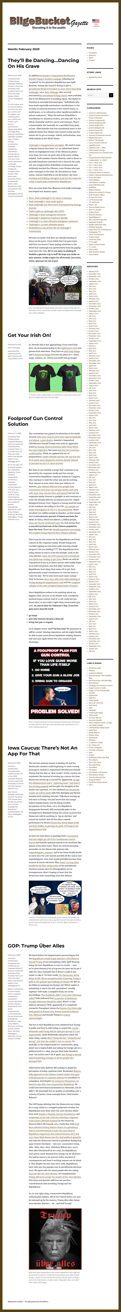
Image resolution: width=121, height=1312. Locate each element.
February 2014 (94, 579)
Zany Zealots (93, 254)
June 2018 (92, 450)
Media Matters (94, 733)
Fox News (18, 797)
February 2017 (94, 490)
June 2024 (92, 289)
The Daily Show (94, 765)
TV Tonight (93, 242)
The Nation (93, 767)
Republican (12, 186)
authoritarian (13, 127)
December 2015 (94, 525)
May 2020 (92, 393)
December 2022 (95, 334)
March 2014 (93, 577)
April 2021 (92, 366)
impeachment (13, 1011)
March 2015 (93, 547)
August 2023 (93, 314)
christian (19, 137)
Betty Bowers (94, 683)
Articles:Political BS (96, 125)
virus (17, 519)
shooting (11, 514)
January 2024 (94, 301)
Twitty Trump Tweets (97, 245)
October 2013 (93, 589)
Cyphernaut (12, 353)
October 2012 (94, 614)
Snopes (91, 755)
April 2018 (92, 455)
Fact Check (93, 705)
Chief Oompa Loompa (97, 150)
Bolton (10, 989)
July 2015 (92, 537)
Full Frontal (93, 715)
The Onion (93, 770)
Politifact (92, 740)
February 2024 (94, 299)
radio (15, 184)
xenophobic (18, 196)
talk (19, 189)
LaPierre (11, 494)
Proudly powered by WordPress (36, 1302)
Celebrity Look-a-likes (97, 148)
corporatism (12, 151)
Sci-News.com (94, 745)
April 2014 (92, 574)
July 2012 (92, 621)
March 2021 (93, 368)
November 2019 (95, 408)
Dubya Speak (93, 700)
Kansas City (12, 802)
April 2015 (92, 544)
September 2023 (95, 311)
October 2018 (94, 440)
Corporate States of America (99, 173)
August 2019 (93, 415)
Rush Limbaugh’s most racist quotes (46, 201)
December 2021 (94, 361)
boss (15, 129)
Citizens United (14, 991)
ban (9, 470)
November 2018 (94, 438)
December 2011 (94, 639)
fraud (15, 1006)
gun (13, 159)
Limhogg (11, 166)
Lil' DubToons (94, 202)
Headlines (92, 187)
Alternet (92, 671)
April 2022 (93, 353)
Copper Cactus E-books (97, 688)
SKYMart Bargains (95, 227)
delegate (11, 794)
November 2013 (94, 587)
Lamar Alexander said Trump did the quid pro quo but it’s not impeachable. (54, 1031)
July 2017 (92, 477)
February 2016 (94, 520)
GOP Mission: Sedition (97, 183)
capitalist (11, 137)
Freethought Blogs (96, 713)
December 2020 (95, 376)
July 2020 (92, 388)
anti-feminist (13, 109)
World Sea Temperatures (98, 782)
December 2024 (95, 274)
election (11, 797)
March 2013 (93, 604)
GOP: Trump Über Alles (36, 946)
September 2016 (95, 502)
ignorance (18, 161)
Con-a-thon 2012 (95, 163)
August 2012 (93, 619)
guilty (10, 1009)
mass (17, 494)
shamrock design (42, 354)
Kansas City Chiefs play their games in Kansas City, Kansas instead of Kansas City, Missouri (55, 1011)
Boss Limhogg (51, 92)
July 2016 (92, 507)
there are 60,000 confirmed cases (44, 523)
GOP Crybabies (94, 180)
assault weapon (16, 467)
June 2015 (92, 539)
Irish (20, 356)
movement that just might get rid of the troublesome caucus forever (53, 839)
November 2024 (95, 276)
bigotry (10, 129)
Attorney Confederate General (100, 135)
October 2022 (94, 338)
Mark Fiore (93, 730)
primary (15, 804)
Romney (11, 1026)
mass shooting (13, 497)
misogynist (12, 169)
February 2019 (94, 430)
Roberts (15, 1024)
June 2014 (92, 569)
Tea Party (11, 191)
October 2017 (94, 470)
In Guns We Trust (95, 197)
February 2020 (94, 401)
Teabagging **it (14, 461)
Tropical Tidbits (95, 780)
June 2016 (92, 510)
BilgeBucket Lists (95, 138)
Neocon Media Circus (97, 207)
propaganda (12, 181)
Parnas (10, 1016)
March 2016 (93, 517)
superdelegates (14, 812)
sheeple (15, 512)
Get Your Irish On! (29, 335)
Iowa (19, 799)
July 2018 (92, 448)
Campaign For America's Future (101, 686)
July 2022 (92, 346)
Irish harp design (72, 351)
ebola (16, 487)
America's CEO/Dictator (98, 113)
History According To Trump (99, 192)
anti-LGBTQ (12, 119)
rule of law (19, 1026)
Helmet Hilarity (94, 190)
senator (16, 1029)
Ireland (15, 356)
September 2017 (95, 472)
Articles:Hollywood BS (97, 123)
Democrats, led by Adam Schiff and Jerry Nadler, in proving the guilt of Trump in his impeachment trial (54, 825)
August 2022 (93, 343)
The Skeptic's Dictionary (98, 772)
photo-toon (12, 176)
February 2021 (94, 371)
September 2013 (95, 592)
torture (20, 194)
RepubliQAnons (94, 217)
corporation (12, 149)
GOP (9, 159)
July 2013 (92, 597)
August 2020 (93, 386)
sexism (15, 189)
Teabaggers (12, 194)
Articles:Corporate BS (97, 120)
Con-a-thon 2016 (95, 165)
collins (10, 994)
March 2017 (93, 487)
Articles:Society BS (96, 130)
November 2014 (94, 557)
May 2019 (92, 423)
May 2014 (92, 572)
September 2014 (95, 562)
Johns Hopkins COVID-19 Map (100, 723)
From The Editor (14, 348)
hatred (10, 161)
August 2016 (93, 505)
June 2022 (92, 348)
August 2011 (93, 649)
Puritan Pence (94, 212)
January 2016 (94, 522)
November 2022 (95, 336)
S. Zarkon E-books (96, 743)
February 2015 (94, 549)
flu (20, 487)
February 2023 (94, 329)
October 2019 (94, 410)
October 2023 (94, 309)
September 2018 (95, 443)
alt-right (16, 465)
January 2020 (94, 403)
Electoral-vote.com (96, 703)
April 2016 (92, 515)
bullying (11, 134)
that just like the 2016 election (43, 1173)
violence (11, 519)
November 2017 (94, 468)
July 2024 (92, 286)
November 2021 (94, 363)
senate (10, 1029)
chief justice (18, 989)
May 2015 (92, 542)
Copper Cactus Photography (99, 691)
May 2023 (92, 321)
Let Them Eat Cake (96, 200)
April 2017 (92, 485)
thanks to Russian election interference (57, 1114)
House (14, 799)
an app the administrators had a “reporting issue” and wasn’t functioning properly (54, 782)
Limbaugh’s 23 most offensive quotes (46, 224)
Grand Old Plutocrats (96, 185)
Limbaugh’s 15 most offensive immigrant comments (53, 221)
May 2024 (92, 291)
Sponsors (92, 55)
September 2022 (95, 341)
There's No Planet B (96, 235)
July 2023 (92, 316)
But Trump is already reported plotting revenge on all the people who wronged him (55, 1057)
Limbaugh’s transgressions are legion (46, 145)
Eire (19, 353)
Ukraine (11, 1039)
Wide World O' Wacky (97, 252)
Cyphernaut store (69, 348)
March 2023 (93, 326)
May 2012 (92, 626)
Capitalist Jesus (94, 145)
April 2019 (92, 425)
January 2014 (93, 582)
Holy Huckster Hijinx (97, 195)
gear (9, 356)
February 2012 (94, 634)
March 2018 (93, 458)
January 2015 (93, 552)
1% (9, 104)
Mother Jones (94, 735)
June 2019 (92, 420)
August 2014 (93, 564)
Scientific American (96, 750)
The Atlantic (93, 760)
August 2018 (93, 445)
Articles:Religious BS (96, 128)
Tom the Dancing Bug (97, 777)
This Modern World (96, 775)
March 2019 (93, 428)
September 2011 (95, 646)
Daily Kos (92, 698)
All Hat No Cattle (95, 668)
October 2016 (94, 500)
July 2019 (92, 418)
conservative (12, 144)
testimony (12, 1036)
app (9, 792)
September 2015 (95, 532)
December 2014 (94, 554)
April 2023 (92, 324)
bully (18, 132)
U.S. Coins (92, 247)
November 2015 (94, 527)
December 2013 (94, 584)
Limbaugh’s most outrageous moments (47, 214)
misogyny (11, 171)
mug (10, 358)
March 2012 (93, 631)
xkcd (90, 785)
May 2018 (92, 453)
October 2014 (94, 559)
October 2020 (94, 381)
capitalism (19, 134)
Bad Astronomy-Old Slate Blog (100, 681)
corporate (11, 146)
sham (10, 1031)
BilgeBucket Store (95, 77)
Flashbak (92, 710)
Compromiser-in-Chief (97, 160)
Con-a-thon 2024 (95, 170)
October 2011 (93, 644)
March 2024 (93, 296)
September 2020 (95, 383)
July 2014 (92, 567)
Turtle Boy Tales (95, 240)
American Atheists (96, 673)
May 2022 (92, 351)
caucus (14, 792)
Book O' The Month (96, 140)
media (18, 166)
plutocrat (11, 179)
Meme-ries (12, 456)
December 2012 (94, 609)
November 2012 (94, 611)
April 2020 (93, 396)
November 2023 (95, 306)
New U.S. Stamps (95, 210)
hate (17, 159)
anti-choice (14, 104)
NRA (16, 174)
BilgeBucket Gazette (15, 1302)
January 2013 (93, 606)
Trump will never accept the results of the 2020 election (55, 1177)
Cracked (92, 693)
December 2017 (94, 465)
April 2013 (92, 602)
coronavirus (12, 480)
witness (17, 1039)
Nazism (11, 174)
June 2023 (92, 319)
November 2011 (94, 641)
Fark (90, 708)
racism (10, 184)
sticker (14, 358)
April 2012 (92, 629)
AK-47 (10, 465)
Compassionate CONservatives (100, 158)
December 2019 (94, 405)
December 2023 (94, 304)
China (18, 472)
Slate (90, 753)
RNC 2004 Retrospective (98, 220)
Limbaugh (12, 164)
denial (16, 154)
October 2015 (94, 530)
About (91, 58)
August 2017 (93, 475)
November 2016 (95, 497)
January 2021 (93, 373)
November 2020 (95, 378)
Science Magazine (95, 748)
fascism (11, 156)
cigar (10, 139)
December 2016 (94, 495)
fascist (16, 156)
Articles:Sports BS (95, 133)
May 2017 (92, 482)
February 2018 (94, 460)
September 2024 (95, 281)
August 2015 (93, 535)
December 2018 (94, 435)
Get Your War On (95, 718)
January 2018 (93, 463)
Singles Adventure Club (97, 225)
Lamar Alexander (14, 1014)
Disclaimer (93, 53)
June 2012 (92, 624)
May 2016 (92, 512)
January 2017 (93, 492)
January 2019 (94, 433)
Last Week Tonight (96, 725)
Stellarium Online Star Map (99, 758)
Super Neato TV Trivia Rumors (100, 230)
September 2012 (95, 616)
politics (18, 179)
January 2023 (94, 331)
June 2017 (92, 480)
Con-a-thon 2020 (95, 168)
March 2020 (93, 398)
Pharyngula (93, 738)
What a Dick (93, 250)
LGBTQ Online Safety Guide (99, 728)
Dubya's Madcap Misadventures (101, 175)
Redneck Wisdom (95, 215)
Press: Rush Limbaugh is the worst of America (50, 198)
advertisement (13, 351)
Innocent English (95, 720)
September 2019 (95, 413)
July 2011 (92, 651)
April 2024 (93, 294)
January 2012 (93, 636)
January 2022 (94, 358)
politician (15, 502)
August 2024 (93, 284)
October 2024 (94, 279)
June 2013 (92, 599)
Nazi (18, 171)
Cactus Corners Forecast (98, 143)
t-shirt (20, 358)
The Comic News (95, 762)
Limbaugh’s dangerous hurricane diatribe (48, 218)
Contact (92, 60)
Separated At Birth (95, 222)
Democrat (19, 794)
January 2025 (94, 271)
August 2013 (93, 594)
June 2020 (92, 391)
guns (16, 492)
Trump (10, 196)
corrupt (10, 154)
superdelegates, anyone (41, 852)
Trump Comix (94, 237)
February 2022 (94, 356)
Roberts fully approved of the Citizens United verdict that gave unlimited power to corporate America (55, 1074)
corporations (12, 996)
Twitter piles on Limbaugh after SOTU (46, 211)
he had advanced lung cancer (53, 95)
